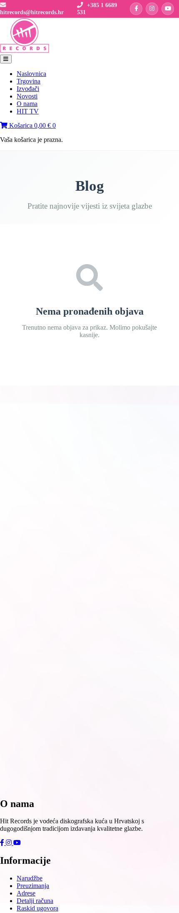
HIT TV (28, 111)
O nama (27, 103)
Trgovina (28, 81)
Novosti (27, 96)
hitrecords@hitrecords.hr (32, 12)
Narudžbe (29, 878)
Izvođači (28, 88)
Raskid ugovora (37, 908)
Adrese (26, 893)
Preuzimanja (33, 885)
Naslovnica (31, 73)
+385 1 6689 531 (97, 8)
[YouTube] (168, 9)
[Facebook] (136, 9)
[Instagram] (152, 9)
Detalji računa (35, 900)
